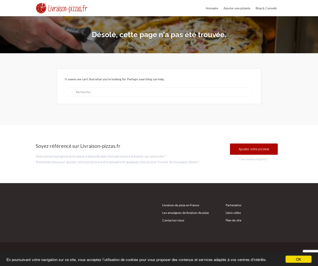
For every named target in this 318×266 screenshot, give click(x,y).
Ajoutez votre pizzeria (254, 149)
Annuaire (212, 8)
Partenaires (233, 205)
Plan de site (233, 220)
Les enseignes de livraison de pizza (185, 212)
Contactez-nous (173, 220)
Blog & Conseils (266, 8)
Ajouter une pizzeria (236, 8)
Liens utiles (233, 212)
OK (298, 259)
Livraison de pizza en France (180, 205)
